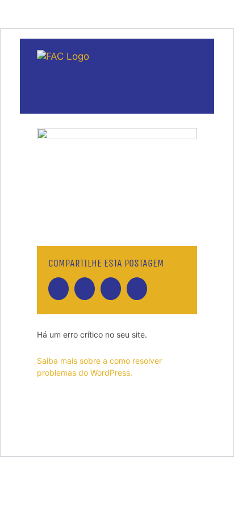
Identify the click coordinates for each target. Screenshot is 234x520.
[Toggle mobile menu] (192, 73)
